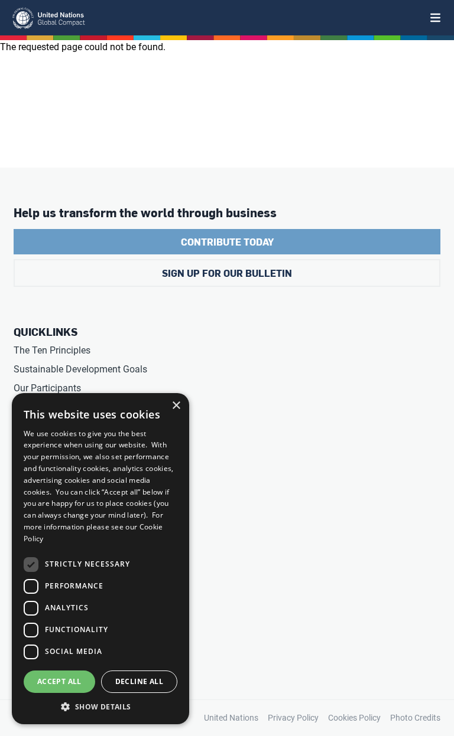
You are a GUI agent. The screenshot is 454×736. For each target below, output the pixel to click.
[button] (100, 706)
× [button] (175, 405)
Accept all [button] (59, 681)
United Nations (231, 717)
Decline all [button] (139, 681)
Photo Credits (415, 717)
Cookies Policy (354, 717)
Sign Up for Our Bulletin (227, 273)
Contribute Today (227, 241)
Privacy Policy (293, 717)
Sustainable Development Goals (80, 369)
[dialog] (100, 558)
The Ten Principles (52, 350)
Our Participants (47, 388)
